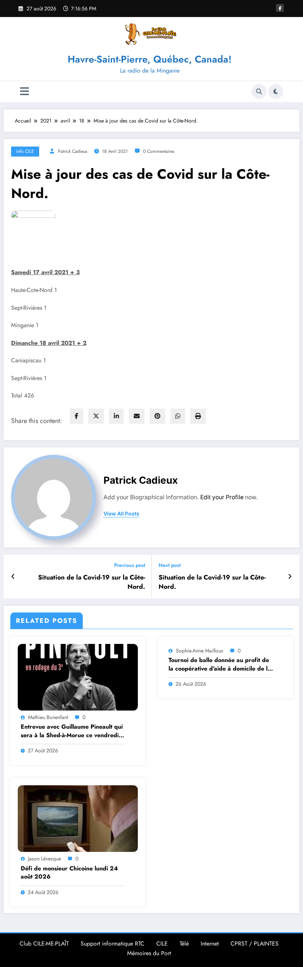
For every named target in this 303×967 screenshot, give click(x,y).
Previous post (129, 565)
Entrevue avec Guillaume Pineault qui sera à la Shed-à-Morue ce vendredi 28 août (72, 731)
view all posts (121, 514)
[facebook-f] (280, 8)
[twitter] (96, 416)
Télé (184, 943)
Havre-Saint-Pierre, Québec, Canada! (150, 59)
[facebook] (76, 416)
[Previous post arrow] (13, 576)
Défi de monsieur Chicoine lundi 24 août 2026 (69, 872)
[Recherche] (259, 91)
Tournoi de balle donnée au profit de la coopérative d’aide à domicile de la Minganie (219, 664)
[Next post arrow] (290, 576)
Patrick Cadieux (72, 151)
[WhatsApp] (177, 416)
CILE (162, 943)
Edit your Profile (222, 497)
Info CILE (25, 151)
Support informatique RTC (112, 943)
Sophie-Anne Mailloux (199, 650)
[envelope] (136, 416)
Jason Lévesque (44, 858)
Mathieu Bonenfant (48, 717)
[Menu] (25, 91)
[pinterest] (157, 416)
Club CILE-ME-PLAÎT (44, 943)
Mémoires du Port (149, 953)
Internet (210, 943)
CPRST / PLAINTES (255, 943)
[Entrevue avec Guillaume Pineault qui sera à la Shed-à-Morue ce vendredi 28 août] (78, 676)
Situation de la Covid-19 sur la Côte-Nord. (91, 582)
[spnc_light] (275, 91)
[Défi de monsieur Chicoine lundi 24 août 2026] (78, 818)
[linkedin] (116, 416)
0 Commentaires (158, 151)
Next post (170, 565)
